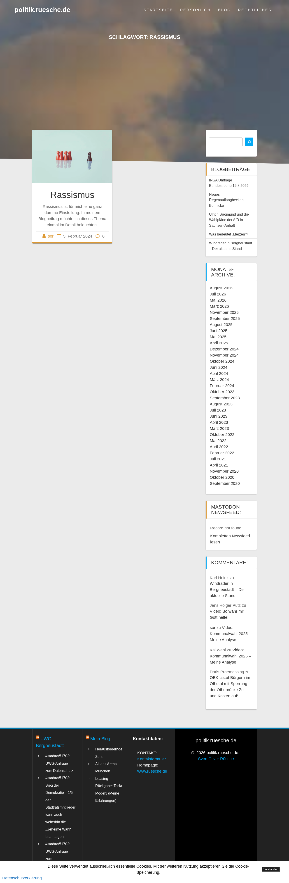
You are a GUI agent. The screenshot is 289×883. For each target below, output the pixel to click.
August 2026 (221, 288)
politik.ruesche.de (42, 10)
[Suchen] (249, 142)
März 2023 (219, 428)
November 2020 (224, 471)
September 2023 (225, 398)
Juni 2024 (218, 367)
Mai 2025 (218, 337)
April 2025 (219, 343)
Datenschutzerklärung (22, 878)
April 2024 (219, 373)
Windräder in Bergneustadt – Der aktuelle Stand (227, 589)
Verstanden (270, 869)
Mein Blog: (101, 738)
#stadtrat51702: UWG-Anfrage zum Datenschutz (59, 763)
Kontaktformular (151, 759)
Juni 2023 (218, 416)
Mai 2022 (218, 440)
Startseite (158, 10)
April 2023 (219, 422)
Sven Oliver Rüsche (216, 759)
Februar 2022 (222, 453)
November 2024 (224, 355)
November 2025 (224, 312)
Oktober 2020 (222, 477)
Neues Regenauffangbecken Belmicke (226, 199)
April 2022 (219, 447)
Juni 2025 (218, 330)
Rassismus (72, 195)
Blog (224, 10)
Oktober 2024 (222, 361)
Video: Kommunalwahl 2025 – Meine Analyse (230, 633)
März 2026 (219, 306)
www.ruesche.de (152, 771)
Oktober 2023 (222, 392)
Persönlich (195, 10)
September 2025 (225, 318)
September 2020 (225, 483)
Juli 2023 (218, 410)
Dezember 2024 (224, 349)
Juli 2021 (218, 459)
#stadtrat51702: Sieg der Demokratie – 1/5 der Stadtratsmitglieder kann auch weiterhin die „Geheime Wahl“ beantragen (60, 807)
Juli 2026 (218, 294)
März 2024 (219, 379)
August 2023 (221, 404)
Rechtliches (255, 10)
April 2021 (219, 465)
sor (51, 236)
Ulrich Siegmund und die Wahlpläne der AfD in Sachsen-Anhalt (229, 219)
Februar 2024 (222, 385)
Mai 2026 (218, 300)
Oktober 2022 (222, 434)
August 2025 (221, 324)
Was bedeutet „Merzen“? (228, 234)
